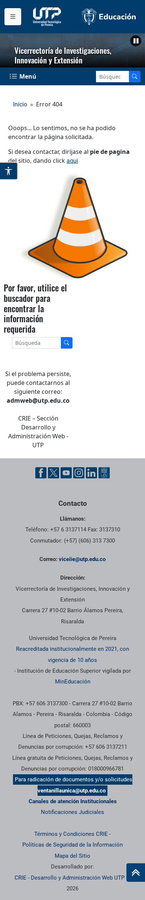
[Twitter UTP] (53, 472)
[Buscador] (135, 76)
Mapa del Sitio (72, 856)
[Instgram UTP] (78, 472)
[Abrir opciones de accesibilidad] (9, 171)
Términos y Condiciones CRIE (71, 834)
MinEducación (72, 681)
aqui (72, 160)
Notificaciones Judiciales (72, 812)
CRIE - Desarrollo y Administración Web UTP (69, 877)
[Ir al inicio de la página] (136, 872)
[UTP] (48, 16)
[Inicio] (135, 872)
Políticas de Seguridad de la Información (72, 844)
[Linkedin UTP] (91, 472)
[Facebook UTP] (40, 472)
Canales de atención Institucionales (73, 801)
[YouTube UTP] (66, 472)
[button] (135, 40)
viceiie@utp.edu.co (82, 559)
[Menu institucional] (12, 16)
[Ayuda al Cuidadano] (104, 472)
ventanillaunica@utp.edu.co (72, 790)
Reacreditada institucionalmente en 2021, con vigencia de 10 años (72, 654)
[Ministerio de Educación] (109, 17)
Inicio (20, 104)
